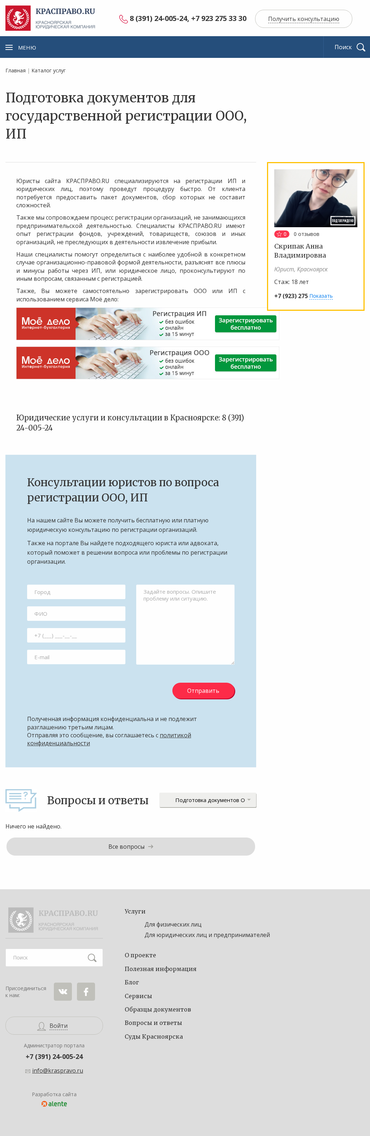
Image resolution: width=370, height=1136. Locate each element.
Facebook (86, 992)
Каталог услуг (48, 70)
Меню (27, 47)
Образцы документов (158, 1009)
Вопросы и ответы (153, 1022)
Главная (15, 70)
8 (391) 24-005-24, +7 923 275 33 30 (188, 18)
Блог (132, 982)
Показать (321, 295)
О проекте (140, 955)
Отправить (203, 691)
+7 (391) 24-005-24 (54, 1056)
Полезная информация (161, 968)
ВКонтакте (63, 992)
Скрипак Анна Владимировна (300, 250)
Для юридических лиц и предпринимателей (207, 935)
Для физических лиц (173, 924)
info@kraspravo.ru (57, 1070)
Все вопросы (126, 847)
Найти (92, 958)
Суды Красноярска (154, 1036)
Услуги (135, 911)
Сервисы (138, 996)
